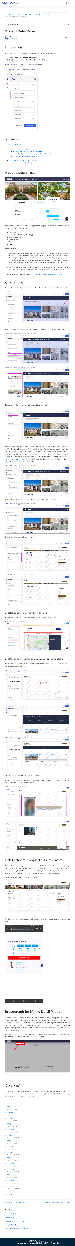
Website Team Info (11, 1225)
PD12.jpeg (10, 1175)
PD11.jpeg (10, 1169)
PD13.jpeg (10, 1130)
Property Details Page (16, 145)
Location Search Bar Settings (16, 1202)
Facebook (6, 1195)
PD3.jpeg (10, 1107)
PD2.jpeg (10, 1141)
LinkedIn (12, 1195)
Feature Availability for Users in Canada (49, 274)
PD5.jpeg (10, 1113)
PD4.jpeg (10, 1147)
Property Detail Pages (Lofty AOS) (57, 1202)
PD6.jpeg (10, 1118)
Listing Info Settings (12, 1214)
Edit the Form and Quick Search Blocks (26, 156)
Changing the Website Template (16, 1221)
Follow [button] (66, 37)
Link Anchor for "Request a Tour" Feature (23, 160)
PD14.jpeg (10, 1181)
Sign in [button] (70, 3)
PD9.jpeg (10, 1158)
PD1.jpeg (10, 1135)
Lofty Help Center (10, 14)
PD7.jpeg (10, 1124)
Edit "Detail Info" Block (20, 149)
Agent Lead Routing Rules (15, 459)
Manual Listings (10, 1218)
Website (20, 14)
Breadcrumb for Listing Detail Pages (21, 163)
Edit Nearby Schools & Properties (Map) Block (28, 151)
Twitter (9, 1195)
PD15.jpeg (10, 1186)
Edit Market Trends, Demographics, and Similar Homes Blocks (33, 154)
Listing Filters (29, 14)
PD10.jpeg (10, 1164)
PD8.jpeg (10, 1152)
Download (16, 1109)
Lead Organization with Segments (16, 1228)
